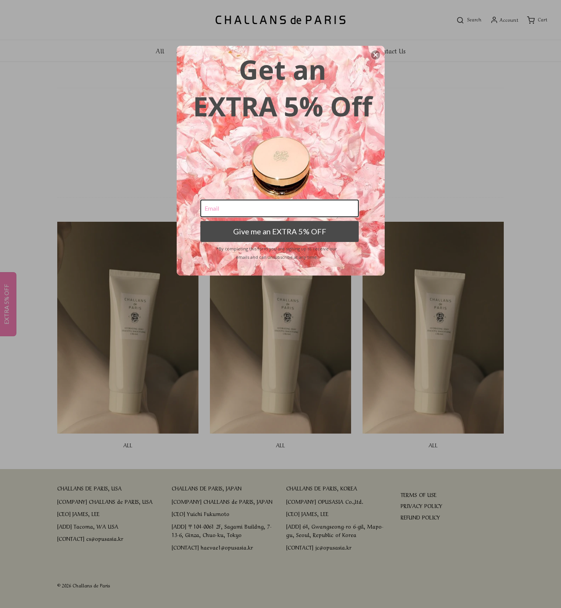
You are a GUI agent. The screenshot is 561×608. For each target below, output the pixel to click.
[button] (375, 55)
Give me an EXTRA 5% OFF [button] (279, 231)
